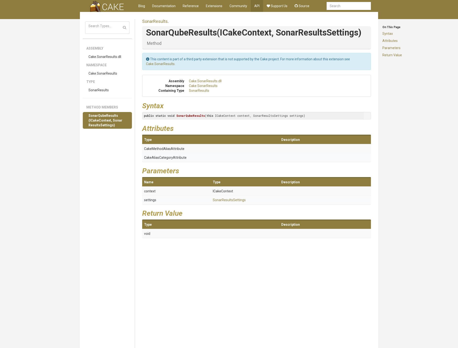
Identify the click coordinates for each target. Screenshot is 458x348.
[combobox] (349, 6)
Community (238, 6)
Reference (191, 6)
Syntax (387, 34)
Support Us (278, 6)
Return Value (392, 55)
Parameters (391, 48)
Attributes (390, 41)
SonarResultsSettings (229, 200)
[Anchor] (167, 105)
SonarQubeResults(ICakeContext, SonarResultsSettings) (105, 120)
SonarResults (98, 90)
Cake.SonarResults (102, 73)
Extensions (214, 6)
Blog (141, 6)
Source (303, 6)
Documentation (164, 6)
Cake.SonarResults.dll (104, 57)
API (257, 6)
